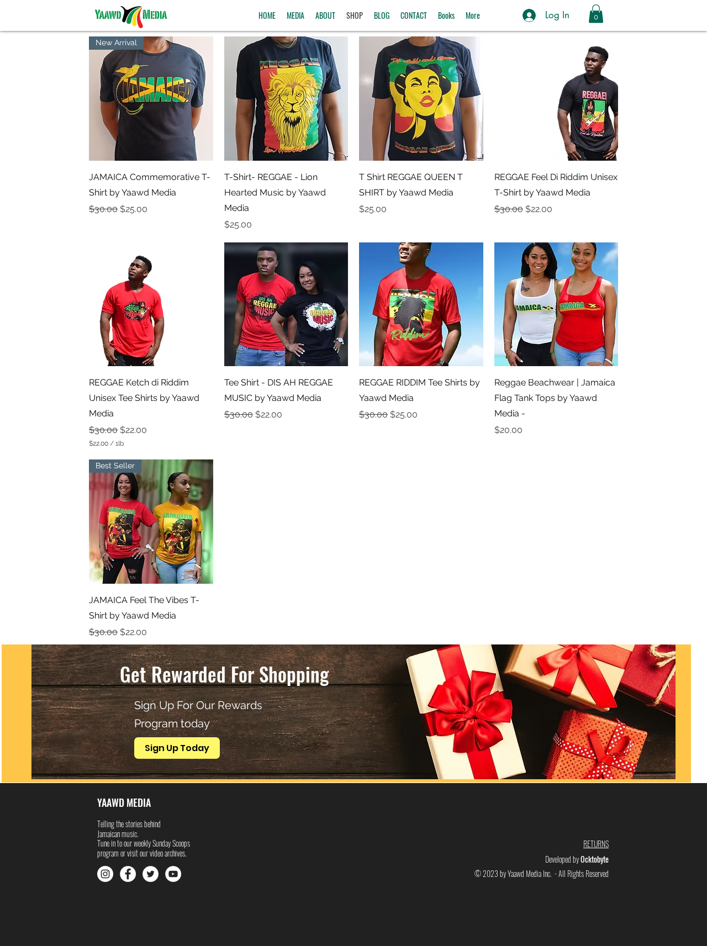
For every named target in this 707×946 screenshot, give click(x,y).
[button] (295, 15)
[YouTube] (173, 874)
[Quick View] (286, 98)
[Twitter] (151, 874)
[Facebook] (128, 874)
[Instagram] (105, 874)
